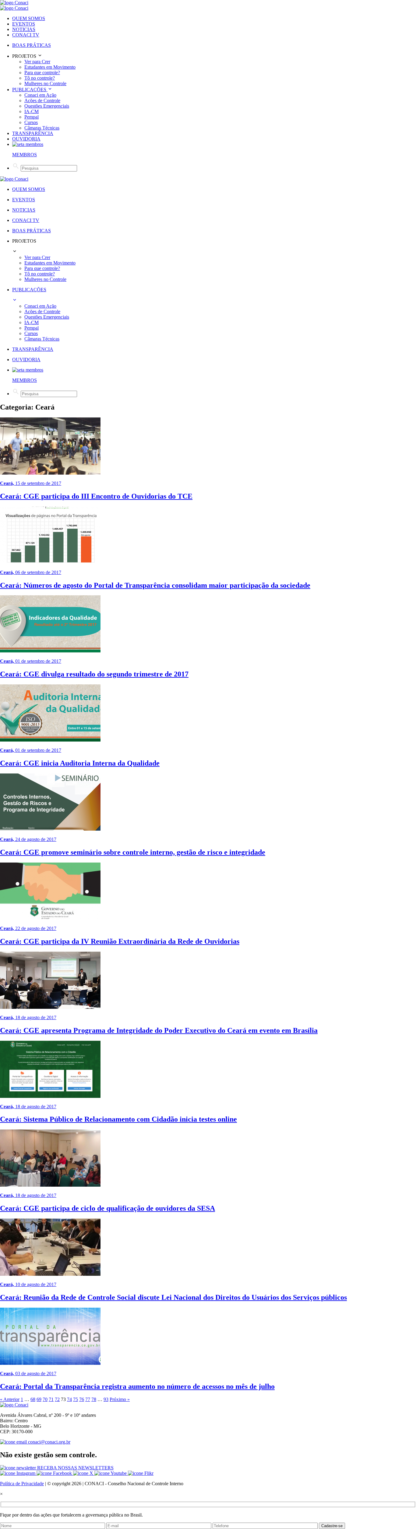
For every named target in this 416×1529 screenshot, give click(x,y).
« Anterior (9, 1399)
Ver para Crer (37, 61)
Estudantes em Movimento (50, 67)
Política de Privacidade (22, 1483)
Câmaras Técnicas (41, 127)
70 (45, 1399)
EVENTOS (23, 23)
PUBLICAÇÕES (30, 89)
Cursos (31, 122)
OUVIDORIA (26, 138)
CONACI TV (25, 34)
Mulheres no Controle (45, 83)
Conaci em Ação (40, 95)
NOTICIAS (23, 29)
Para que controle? (42, 72)
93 (106, 1399)
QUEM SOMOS (28, 18)
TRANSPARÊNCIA (32, 133)
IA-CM (31, 111)
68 (32, 1399)
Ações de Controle (42, 100)
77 (87, 1399)
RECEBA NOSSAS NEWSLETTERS (75, 1467)
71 (51, 1399)
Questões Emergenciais (46, 106)
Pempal (31, 116)
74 (69, 1399)
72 (57, 1399)
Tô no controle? (39, 78)
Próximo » (120, 1399)
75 (75, 1399)
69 (39, 1399)
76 (81, 1399)
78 (93, 1399)
